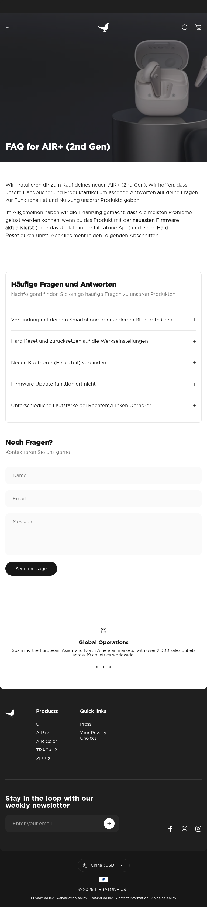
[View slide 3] (110, 667)
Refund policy (102, 897)
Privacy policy (42, 897)
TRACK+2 (46, 749)
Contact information (132, 897)
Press (85, 724)
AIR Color (46, 741)
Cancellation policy (72, 897)
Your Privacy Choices (93, 735)
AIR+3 (43, 732)
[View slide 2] (103, 667)
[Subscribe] (109, 823)
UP (39, 724)
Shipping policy (163, 897)
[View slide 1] (97, 667)
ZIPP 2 (43, 758)
